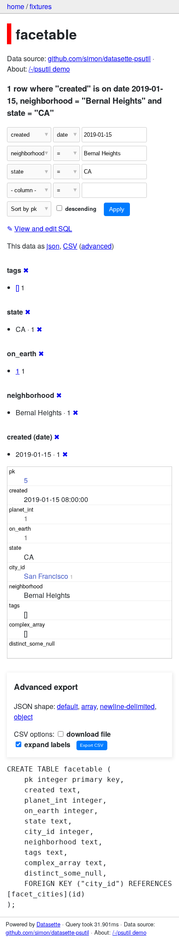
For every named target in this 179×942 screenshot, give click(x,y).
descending (79, 209)
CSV (70, 246)
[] (17, 287)
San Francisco (46, 576)
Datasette (48, 924)
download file (88, 734)
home (15, 6)
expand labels (46, 744)
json (53, 246)
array (88, 706)
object (23, 717)
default (67, 706)
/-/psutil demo (49, 69)
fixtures (41, 6)
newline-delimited (127, 706)
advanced (96, 246)
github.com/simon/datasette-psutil (99, 58)
